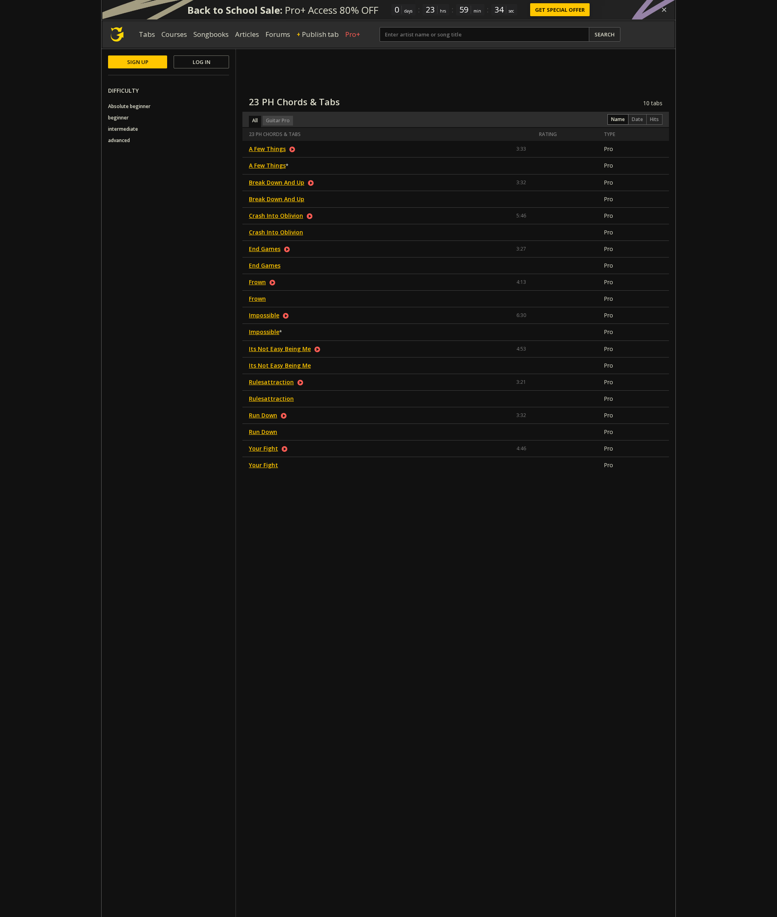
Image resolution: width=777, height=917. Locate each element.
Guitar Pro (278, 120)
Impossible (264, 315)
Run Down (263, 415)
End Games (264, 249)
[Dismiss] (664, 9)
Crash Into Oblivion (276, 215)
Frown (257, 282)
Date (637, 119)
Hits (654, 119)
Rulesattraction (271, 382)
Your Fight (263, 448)
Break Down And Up (276, 182)
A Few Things (267, 149)
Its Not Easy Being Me (280, 349)
